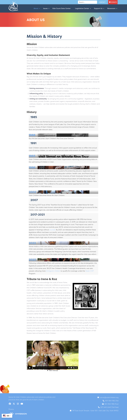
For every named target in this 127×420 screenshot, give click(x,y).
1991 (33, 143)
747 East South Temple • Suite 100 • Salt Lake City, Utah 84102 (95, 411)
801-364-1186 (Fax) (111, 404)
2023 (32, 260)
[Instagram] (18, 403)
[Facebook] (10, 403)
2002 (32, 192)
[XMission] (18, 413)
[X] (14, 403)
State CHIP (90, 271)
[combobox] (87, 2)
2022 (32, 243)
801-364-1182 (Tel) (111, 401)
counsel (52, 230)
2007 (34, 200)
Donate (114, 2)
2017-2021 (37, 214)
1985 (33, 117)
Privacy (11, 409)
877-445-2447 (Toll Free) (109, 407)
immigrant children (53, 271)
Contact (102, 2)
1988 (32, 135)
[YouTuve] (21, 403)
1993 (32, 156)
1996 (32, 167)
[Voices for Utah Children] (13, 8)
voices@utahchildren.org (109, 397)
